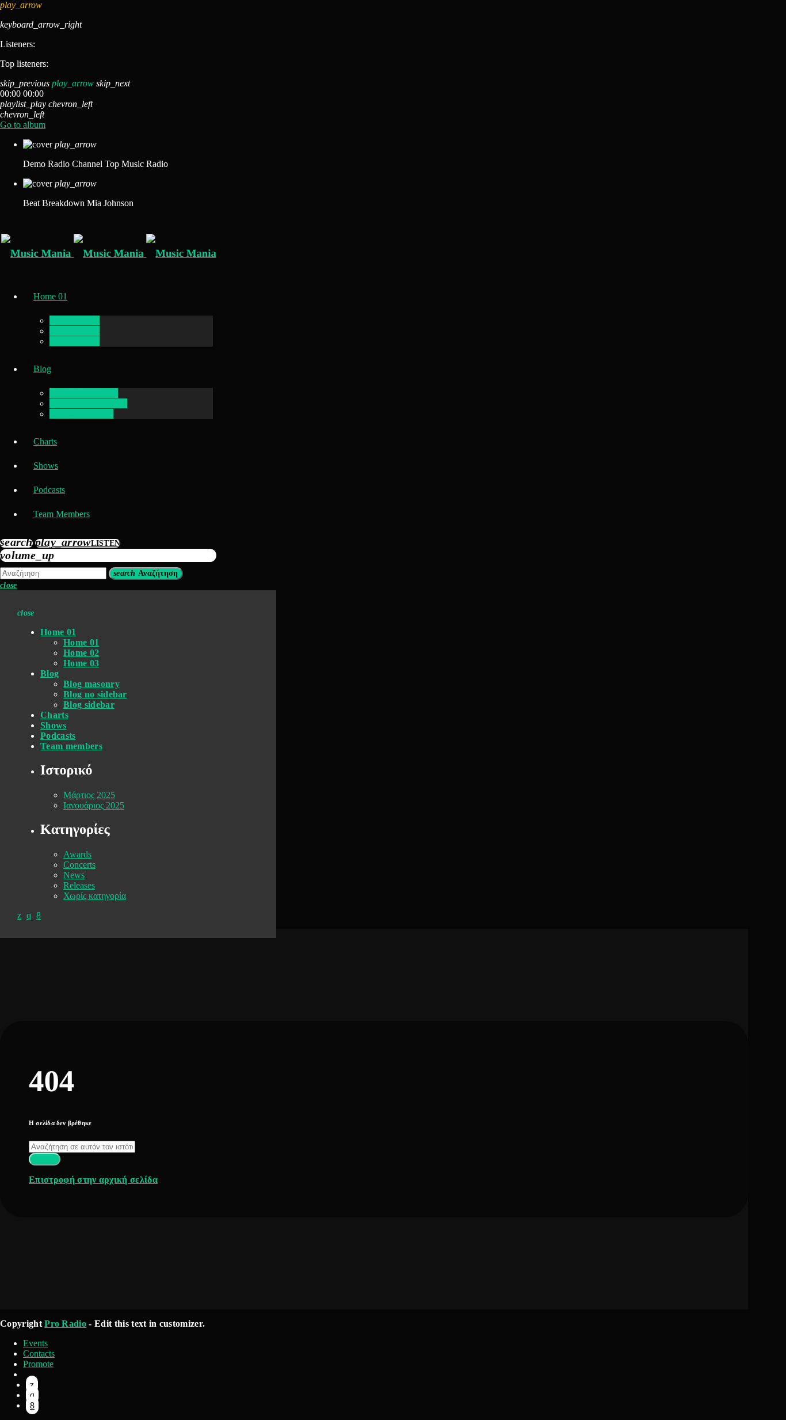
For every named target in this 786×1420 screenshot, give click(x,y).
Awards (77, 854)
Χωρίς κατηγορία (94, 896)
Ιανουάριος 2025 (93, 805)
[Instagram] (32, 1395)
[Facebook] (32, 1405)
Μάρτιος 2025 (89, 795)
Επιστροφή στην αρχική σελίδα (93, 1179)
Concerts (79, 865)
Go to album (22, 125)
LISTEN (78, 543)
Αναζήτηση (145, 573)
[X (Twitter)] (32, 1385)
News (74, 875)
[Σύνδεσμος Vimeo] (108, 254)
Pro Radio (65, 1323)
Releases (79, 885)
